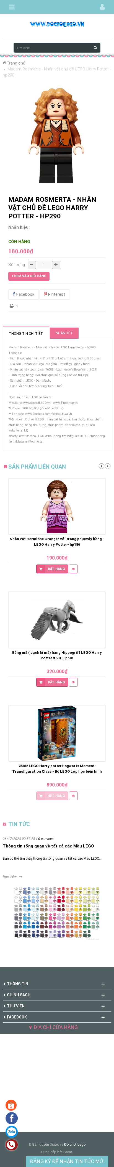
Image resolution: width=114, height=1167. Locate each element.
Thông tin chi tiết (26, 333)
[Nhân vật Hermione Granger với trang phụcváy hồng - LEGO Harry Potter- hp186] (57, 506)
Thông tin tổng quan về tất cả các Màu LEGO (48, 846)
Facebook (24, 294)
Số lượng (16, 264)
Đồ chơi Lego (75, 1144)
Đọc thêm (10, 877)
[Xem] (73, 569)
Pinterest (56, 294)
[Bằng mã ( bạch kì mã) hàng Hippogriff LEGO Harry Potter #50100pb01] (57, 620)
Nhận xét (64, 333)
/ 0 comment (45, 839)
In (16, 305)
